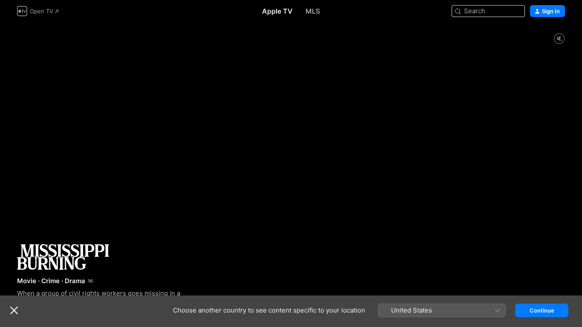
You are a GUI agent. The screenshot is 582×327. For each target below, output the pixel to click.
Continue (542, 310)
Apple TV (277, 11)
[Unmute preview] (559, 39)
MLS (312, 11)
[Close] (14, 310)
